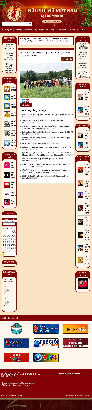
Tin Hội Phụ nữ (45, 39)
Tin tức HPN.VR (30, 30)
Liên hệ (82, 30)
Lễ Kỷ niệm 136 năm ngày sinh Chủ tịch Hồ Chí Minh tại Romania (43, 160)
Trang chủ (8, 30)
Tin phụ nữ (63, 30)
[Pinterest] (27, 101)
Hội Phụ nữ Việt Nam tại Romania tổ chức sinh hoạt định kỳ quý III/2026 (46, 139)
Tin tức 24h (12, 184)
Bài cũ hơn (26, 105)
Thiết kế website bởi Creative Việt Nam (78, 395)
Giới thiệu (18, 30)
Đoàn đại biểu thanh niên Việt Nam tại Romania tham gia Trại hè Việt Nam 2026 (47, 133)
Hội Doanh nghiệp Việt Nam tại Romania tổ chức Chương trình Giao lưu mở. (47, 148)
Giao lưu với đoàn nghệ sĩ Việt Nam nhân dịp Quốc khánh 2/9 (43, 121)
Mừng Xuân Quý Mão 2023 (84, 60)
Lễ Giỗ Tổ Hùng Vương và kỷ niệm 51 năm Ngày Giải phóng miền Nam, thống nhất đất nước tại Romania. (46, 171)
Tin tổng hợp (73, 30)
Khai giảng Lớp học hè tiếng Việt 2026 (40, 143)
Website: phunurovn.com (14, 385)
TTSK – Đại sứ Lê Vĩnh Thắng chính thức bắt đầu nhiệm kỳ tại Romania (45, 177)
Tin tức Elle (13, 175)
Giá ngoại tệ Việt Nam (15, 133)
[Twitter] (23, 101)
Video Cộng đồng (87, 145)
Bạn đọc (54, 30)
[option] (9, 44)
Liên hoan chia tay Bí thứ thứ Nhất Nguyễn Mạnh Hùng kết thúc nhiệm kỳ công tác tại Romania (45, 127)
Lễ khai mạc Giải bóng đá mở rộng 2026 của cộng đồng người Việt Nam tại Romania (46, 165)
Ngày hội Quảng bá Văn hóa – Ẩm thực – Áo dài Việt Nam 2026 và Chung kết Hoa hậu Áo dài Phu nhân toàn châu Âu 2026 (47, 154)
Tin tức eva (12, 165)
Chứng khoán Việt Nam (15, 143)
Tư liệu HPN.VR (43, 30)
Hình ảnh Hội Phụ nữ (87, 97)
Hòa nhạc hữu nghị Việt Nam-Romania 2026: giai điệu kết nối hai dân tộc (47, 116)
